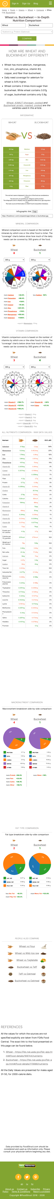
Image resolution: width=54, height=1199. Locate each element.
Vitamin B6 (27, 423)
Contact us (22, 1189)
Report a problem (41, 1191)
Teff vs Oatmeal (27, 974)
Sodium (5, 564)
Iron (3, 454)
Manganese (6, 450)
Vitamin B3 (6, 466)
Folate (4, 526)
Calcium (5, 556)
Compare (40, 10)
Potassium (6, 502)
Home (4, 10)
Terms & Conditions (21, 1191)
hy (32, 1184)
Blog (36, 3)
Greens (21, 10)
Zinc (4, 458)
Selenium (5, 446)
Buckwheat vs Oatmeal (27, 980)
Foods (12, 10)
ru (27, 1184)
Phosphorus (6, 462)
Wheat (30, 10)
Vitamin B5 (6, 474)
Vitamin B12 (28, 426)
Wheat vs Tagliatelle (27, 960)
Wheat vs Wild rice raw (27, 953)
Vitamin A (28, 420)
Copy (35, 211)
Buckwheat (10, 12)
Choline (5, 490)
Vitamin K (5, 506)
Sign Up (26, 3)
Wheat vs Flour (27, 946)
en (22, 1184)
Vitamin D (28, 417)
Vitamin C (28, 414)
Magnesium (28, 323)
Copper (5, 470)
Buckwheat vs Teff (27, 967)
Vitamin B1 (6, 486)
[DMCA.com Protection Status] (27, 1167)
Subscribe (35, 1189)
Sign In (15, 3)
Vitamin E (5, 514)
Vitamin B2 (6, 518)
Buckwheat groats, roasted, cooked (23, 105)
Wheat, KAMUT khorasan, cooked (25, 102)
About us (9, 1189)
